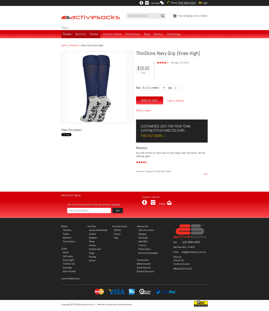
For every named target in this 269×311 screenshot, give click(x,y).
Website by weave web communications (114, 304)
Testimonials (143, 259)
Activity (81, 34)
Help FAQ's (143, 241)
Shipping (142, 233)
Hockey (92, 245)
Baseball (93, 237)
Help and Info (142, 226)
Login (205, 2)
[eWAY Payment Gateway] (201, 305)
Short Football (69, 271)
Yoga (116, 237)
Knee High (67, 267)
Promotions (132, 34)
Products (74, 45)
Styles (94, 34)
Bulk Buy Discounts (145, 271)
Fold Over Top (69, 263)
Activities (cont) (119, 226)
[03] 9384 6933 (191, 242)
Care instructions (146, 230)
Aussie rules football (98, 230)
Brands (67, 34)
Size (138, 87)
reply (205, 173)
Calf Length (68, 256)
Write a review (143, 110)
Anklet (66, 252)
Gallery (158, 34)
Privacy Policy (144, 249)
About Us (177, 256)
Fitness (117, 233)
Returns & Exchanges (148, 252)
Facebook (141, 3)
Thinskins (67, 230)
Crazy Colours (69, 241)
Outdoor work (95, 249)
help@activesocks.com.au (194, 252)
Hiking (91, 241)
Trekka (66, 233)
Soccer (92, 260)
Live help (155, 3)
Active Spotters (144, 267)
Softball (117, 230)
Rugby (91, 252)
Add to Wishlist (176, 100)
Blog (147, 34)
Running (92, 256)
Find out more (152, 135)
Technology (174, 34)
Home (64, 45)
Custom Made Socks (70, 278)
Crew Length (68, 259)
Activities (91, 226)
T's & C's (142, 245)
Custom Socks (112, 34)
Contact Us (178, 260)
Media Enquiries (144, 263)
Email (162, 204)
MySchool (67, 237)
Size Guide (143, 237)
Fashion (92, 233)
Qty (170, 87)
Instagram (147, 3)
